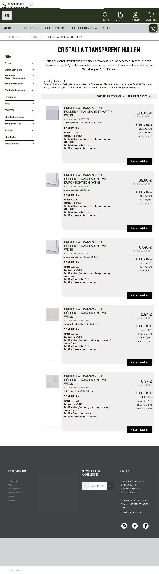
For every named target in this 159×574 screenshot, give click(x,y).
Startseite (10, 28)
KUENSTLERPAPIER (54, 28)
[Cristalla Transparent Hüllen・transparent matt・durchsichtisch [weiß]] (52, 180)
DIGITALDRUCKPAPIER (83, 28)
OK (110, 486)
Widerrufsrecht (15, 492)
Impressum (13, 481)
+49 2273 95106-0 (15, 4)
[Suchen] (105, 15)
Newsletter (13, 496)
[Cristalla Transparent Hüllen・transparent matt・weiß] (52, 113)
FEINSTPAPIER (29, 28)
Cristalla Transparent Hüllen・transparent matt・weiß (88, 111)
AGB (10, 485)
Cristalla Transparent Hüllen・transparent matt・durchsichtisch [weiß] (88, 178)
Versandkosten (16, 570)
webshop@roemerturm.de (15, 7)
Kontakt (12, 500)
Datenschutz (14, 488)
